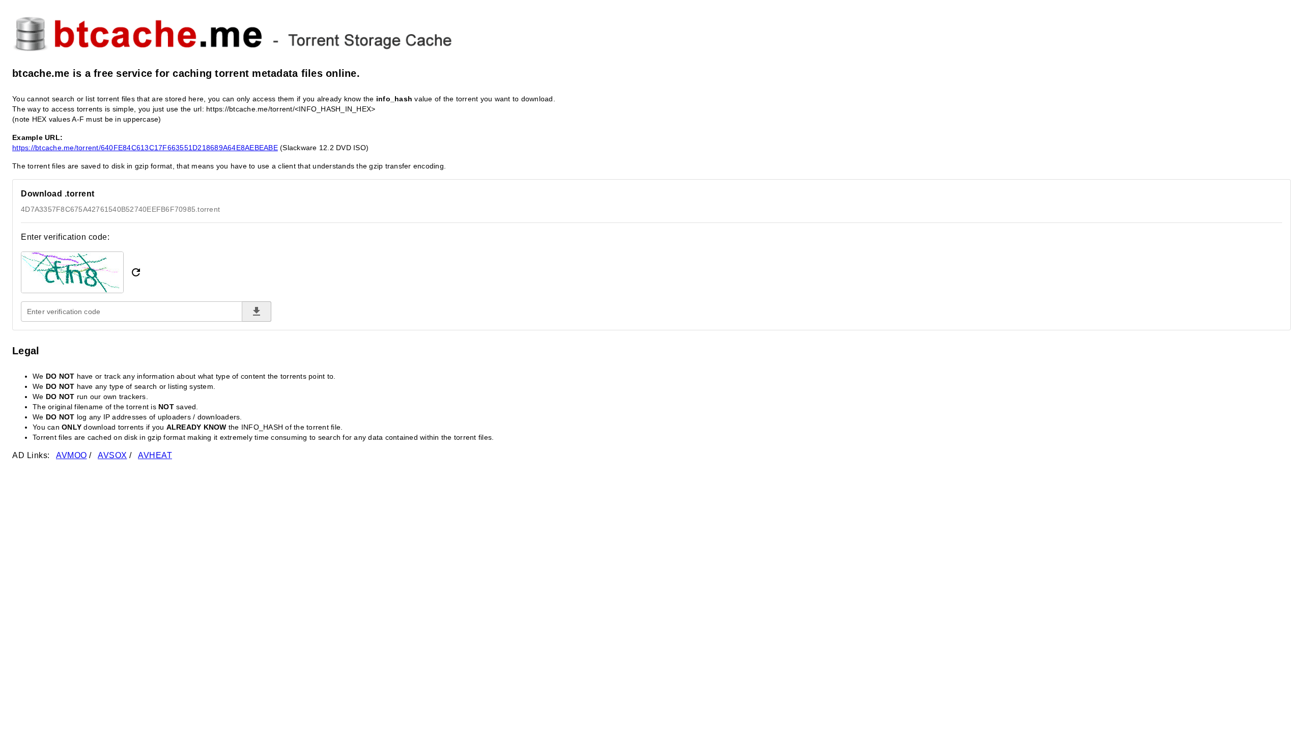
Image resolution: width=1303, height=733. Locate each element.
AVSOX (112, 455)
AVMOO (71, 455)
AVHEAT (155, 455)
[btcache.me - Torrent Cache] (651, 32)
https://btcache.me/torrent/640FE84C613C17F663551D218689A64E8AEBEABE (145, 148)
